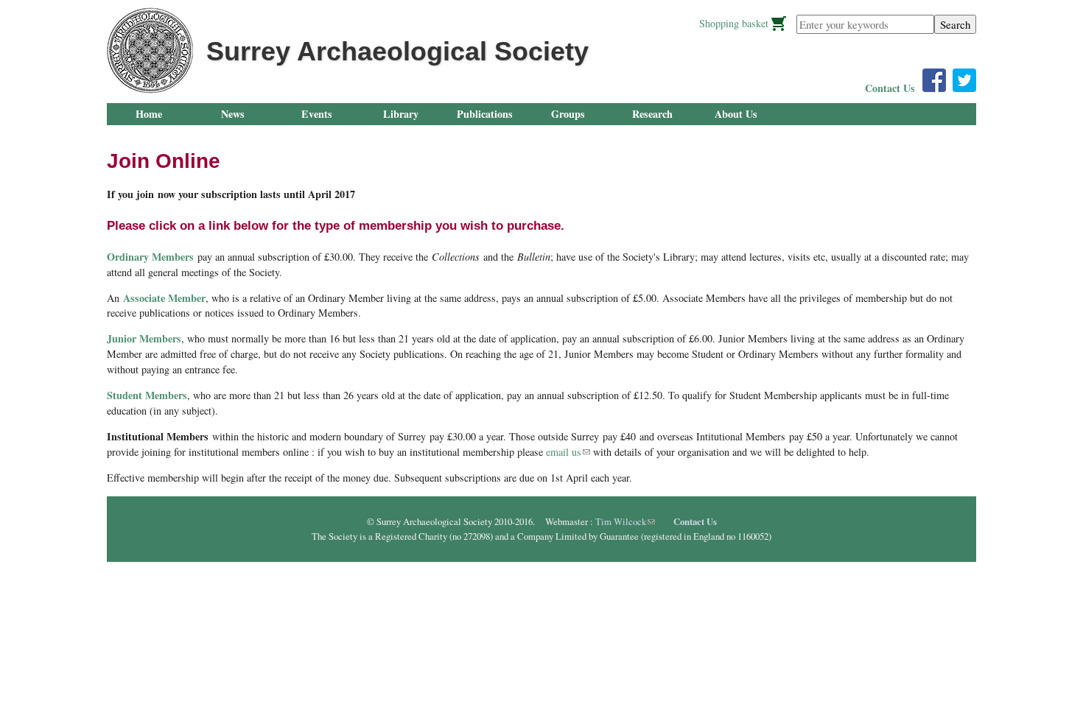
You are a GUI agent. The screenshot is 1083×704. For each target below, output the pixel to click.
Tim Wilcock (625, 521)
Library (400, 114)
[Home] (150, 50)
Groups (568, 114)
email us (568, 452)
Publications (485, 114)
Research (652, 114)
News (233, 114)
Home (149, 114)
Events (316, 114)
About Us (736, 114)
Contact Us (890, 88)
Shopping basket (733, 23)
